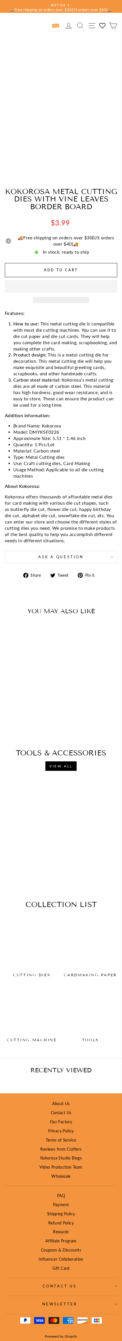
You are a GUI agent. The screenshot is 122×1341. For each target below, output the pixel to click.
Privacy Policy (60, 1130)
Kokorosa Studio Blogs (61, 1157)
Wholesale (61, 1176)
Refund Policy (61, 1222)
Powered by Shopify (61, 1336)
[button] (61, 286)
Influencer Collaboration (61, 1259)
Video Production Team (60, 1167)
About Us (61, 1103)
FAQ (61, 1195)
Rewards (61, 1231)
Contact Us (61, 1112)
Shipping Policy (61, 1213)
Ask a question (61, 557)
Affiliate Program (61, 1240)
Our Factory (61, 1121)
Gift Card (61, 1268)
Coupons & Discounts (61, 1250)
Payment (61, 1204)
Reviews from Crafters (60, 1149)
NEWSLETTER (59, 1304)
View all (61, 766)
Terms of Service (61, 1140)
